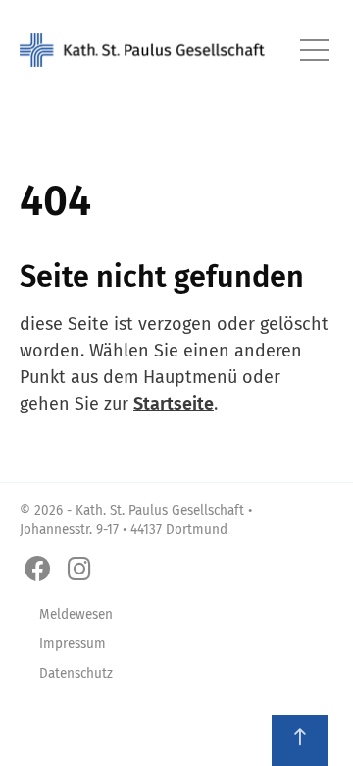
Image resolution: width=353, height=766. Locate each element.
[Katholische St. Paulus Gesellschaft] (142, 50)
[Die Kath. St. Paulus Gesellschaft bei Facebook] (41, 569)
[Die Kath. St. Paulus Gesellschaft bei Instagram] (83, 569)
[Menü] (315, 50)
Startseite (173, 403)
